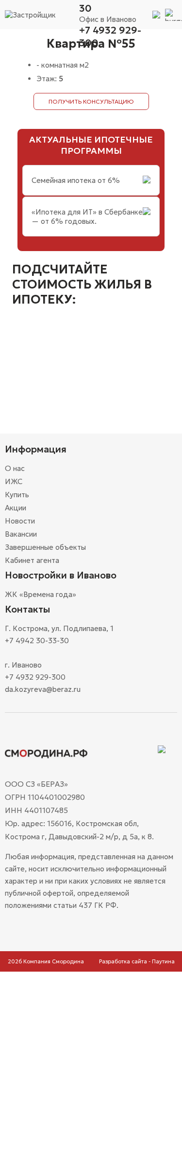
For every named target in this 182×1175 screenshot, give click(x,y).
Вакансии (21, 534)
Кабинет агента (32, 560)
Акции (15, 507)
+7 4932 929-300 (110, 36)
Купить (17, 494)
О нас (15, 468)
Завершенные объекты (45, 547)
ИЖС (13, 481)
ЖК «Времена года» (40, 594)
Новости (20, 520)
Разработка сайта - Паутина (137, 961)
